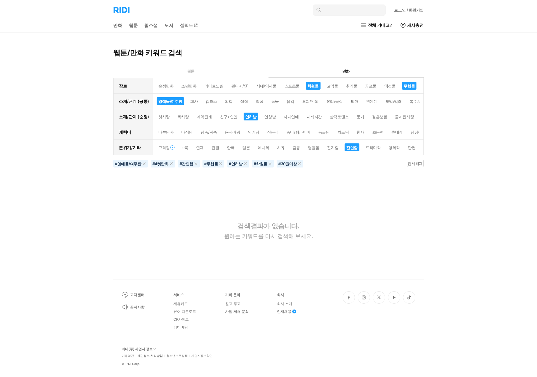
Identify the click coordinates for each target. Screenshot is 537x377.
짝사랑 (183, 116)
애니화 (263, 147)
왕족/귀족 (209, 132)
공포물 (370, 85)
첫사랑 (164, 116)
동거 (360, 116)
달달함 (313, 147)
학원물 (313, 85)
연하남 (251, 116)
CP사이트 (181, 319)
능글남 (324, 132)
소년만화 (188, 85)
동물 (275, 101)
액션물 (390, 85)
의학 (228, 101)
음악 (290, 101)
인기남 (253, 132)
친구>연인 (228, 116)
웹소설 (151, 25)
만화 (117, 25)
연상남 (270, 116)
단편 (411, 147)
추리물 (351, 85)
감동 (296, 147)
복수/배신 (417, 101)
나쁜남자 (165, 132)
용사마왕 (232, 132)
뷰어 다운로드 (184, 311)
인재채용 (284, 311)
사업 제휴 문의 (237, 311)
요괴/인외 (310, 101)
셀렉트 (187, 25)
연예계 (372, 101)
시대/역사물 (266, 85)
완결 (215, 147)
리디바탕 (180, 327)
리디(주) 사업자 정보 (137, 349)
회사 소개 (284, 303)
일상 (259, 101)
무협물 (409, 85)
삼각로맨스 (339, 116)
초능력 (378, 132)
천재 (360, 132)
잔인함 (352, 147)
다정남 (187, 132)
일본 (246, 147)
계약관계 (204, 116)
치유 (280, 147)
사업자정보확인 (202, 356)
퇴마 (354, 101)
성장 (244, 101)
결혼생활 (379, 116)
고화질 (164, 147)
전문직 (273, 132)
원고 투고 (233, 303)
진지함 (332, 147)
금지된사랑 (404, 116)
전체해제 (415, 163)
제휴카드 (180, 303)
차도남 (343, 132)
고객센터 (137, 294)
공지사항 (137, 307)
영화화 (394, 147)
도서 (168, 25)
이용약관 (128, 356)
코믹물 (332, 85)
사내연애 (291, 116)
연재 (200, 147)
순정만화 (165, 85)
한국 (230, 147)
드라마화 (373, 147)
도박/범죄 (393, 101)
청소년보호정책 (177, 356)
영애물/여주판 (170, 101)
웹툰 (133, 25)
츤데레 (397, 132)
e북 (185, 147)
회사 (194, 101)
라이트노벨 (213, 85)
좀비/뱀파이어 (298, 132)
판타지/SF (239, 85)
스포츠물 (292, 85)
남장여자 (418, 132)
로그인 (409, 10)
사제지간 (314, 116)
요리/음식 (334, 101)
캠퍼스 (211, 101)
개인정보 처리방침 (150, 356)
